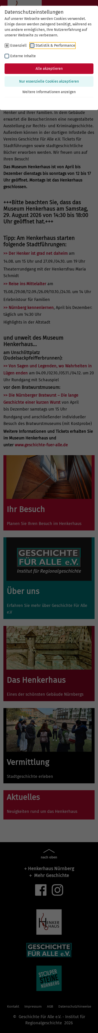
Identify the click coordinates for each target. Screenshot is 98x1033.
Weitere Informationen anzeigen (49, 92)
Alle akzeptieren (49, 68)
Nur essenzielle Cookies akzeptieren (49, 81)
